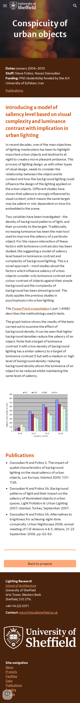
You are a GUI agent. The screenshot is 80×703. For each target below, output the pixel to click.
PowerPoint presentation (31, 308)
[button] (5, 5)
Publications (14, 90)
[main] (40, 29)
